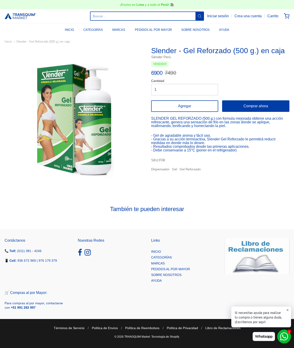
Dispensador (160, 169)
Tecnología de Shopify (165, 336)
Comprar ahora (255, 106)
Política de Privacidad (182, 328)
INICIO (69, 30)
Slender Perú (161, 57)
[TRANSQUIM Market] (20, 16)
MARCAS (118, 30)
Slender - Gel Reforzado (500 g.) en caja (43, 41)
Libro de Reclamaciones (222, 328)
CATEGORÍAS (93, 30)
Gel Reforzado (190, 169)
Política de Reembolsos (142, 328)
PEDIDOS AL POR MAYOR (153, 30)
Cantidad (157, 81)
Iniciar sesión (218, 16)
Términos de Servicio (69, 328)
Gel (174, 169)
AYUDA (224, 30)
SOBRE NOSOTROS (195, 30)
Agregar (184, 106)
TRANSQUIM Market (137, 336)
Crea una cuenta (248, 16)
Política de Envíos (105, 328)
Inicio (8, 41)
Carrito (272, 16)
